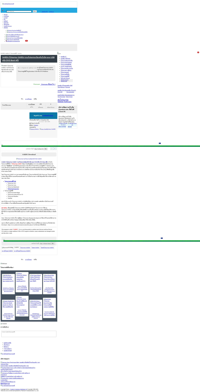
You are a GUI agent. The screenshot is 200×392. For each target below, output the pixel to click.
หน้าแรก (6, 14)
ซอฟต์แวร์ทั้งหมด (65, 58)
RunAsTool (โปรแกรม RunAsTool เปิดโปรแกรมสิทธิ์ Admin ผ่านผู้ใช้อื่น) (49, 313)
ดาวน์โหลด (6, 16)
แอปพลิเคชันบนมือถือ (23, 32)
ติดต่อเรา (6, 346)
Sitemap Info (64, 81)
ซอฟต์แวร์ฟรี (68, 86)
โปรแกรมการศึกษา (66, 70)
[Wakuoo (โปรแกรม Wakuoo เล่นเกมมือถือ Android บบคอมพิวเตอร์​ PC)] (22, 277)
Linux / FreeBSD (51, 129)
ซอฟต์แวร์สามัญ (62, 91)
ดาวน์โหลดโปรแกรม (47, 115)
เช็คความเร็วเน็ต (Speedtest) (17, 34)
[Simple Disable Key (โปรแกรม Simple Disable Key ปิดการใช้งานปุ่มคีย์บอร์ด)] (8, 304)
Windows (37, 129)
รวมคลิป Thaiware (8, 26)
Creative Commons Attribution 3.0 (18, 389)
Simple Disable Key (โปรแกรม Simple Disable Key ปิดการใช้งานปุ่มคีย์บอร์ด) (8, 316)
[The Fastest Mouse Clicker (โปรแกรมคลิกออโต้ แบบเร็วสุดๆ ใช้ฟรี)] (35, 278)
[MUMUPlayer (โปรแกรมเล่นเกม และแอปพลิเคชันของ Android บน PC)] (8, 278)
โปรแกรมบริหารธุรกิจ (67, 68)
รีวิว (4, 19)
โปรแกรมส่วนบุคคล (66, 62)
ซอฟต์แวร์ (18, 30)
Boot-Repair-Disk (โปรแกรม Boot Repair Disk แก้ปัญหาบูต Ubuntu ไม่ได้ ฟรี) (49, 290)
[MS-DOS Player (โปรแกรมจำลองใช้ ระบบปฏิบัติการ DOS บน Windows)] (35, 304)
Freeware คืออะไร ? (47, 84)
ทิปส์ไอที (6, 21)
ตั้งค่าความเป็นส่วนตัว (7, 387)
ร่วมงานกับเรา (8, 348)
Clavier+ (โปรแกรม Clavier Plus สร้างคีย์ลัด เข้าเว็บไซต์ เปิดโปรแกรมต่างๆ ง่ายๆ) (22, 312)
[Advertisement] (36, 76)
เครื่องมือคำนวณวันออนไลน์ (13, 41)
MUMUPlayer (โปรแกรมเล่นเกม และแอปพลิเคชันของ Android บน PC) (8, 289)
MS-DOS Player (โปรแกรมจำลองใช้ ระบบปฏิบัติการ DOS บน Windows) (35, 316)
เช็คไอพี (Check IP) (15, 36)
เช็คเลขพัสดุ (20, 38)
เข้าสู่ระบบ (51, 11)
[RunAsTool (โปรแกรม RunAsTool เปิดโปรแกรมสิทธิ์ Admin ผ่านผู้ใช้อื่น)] (49, 303)
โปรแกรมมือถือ (65, 74)
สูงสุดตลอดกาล (70, 95)
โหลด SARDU (35, 247)
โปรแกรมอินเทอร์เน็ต (66, 60)
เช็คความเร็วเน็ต (62, 126)
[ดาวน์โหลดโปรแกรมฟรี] (8, 3)
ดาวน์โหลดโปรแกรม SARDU (22, 251)
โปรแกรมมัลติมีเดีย (66, 64)
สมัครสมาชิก (44, 11)
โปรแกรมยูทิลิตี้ (14, 53)
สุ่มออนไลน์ (16, 39)
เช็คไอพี (69, 126)
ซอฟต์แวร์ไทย (61, 86)
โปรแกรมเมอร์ (65, 72)
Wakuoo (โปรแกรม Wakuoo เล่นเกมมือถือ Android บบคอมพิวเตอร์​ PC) (22, 288)
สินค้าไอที (6, 22)
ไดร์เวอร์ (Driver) (65, 78)
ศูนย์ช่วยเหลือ (7, 342)
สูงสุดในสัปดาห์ (62, 95)
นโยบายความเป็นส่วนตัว (20, 387)
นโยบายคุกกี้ (32, 387)
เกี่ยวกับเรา (7, 344)
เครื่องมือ (6, 27)
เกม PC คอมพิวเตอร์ (66, 66)
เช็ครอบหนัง (6, 24)
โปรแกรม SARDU (25, 247)
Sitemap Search (64, 79)
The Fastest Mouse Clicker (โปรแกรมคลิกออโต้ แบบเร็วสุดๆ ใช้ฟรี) (35, 289)
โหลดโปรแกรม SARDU (47, 247)
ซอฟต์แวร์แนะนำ (71, 91)
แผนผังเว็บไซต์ (8, 350)
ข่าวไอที (5, 17)
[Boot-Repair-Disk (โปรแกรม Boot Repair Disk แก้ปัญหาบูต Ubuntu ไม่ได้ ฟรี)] (49, 278)
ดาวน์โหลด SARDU (7, 251)
